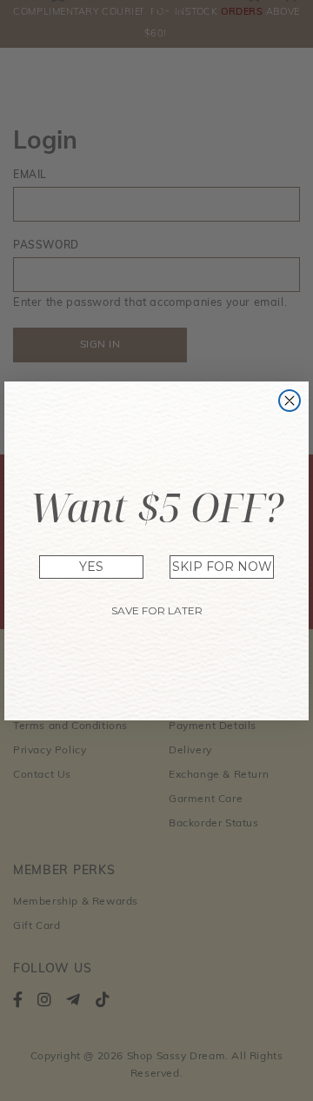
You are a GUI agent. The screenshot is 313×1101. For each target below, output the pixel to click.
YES (91, 566)
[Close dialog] (289, 400)
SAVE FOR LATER (157, 610)
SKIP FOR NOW (222, 566)
